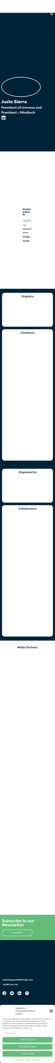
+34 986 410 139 (10, 984)
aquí (30, 1028)
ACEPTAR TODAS (27, 1040)
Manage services (10, 1033)
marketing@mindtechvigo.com (17, 980)
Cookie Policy (20, 1060)
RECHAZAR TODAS (27, 1047)
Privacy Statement (32, 1060)
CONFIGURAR (27, 1054)
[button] (51, 1011)
